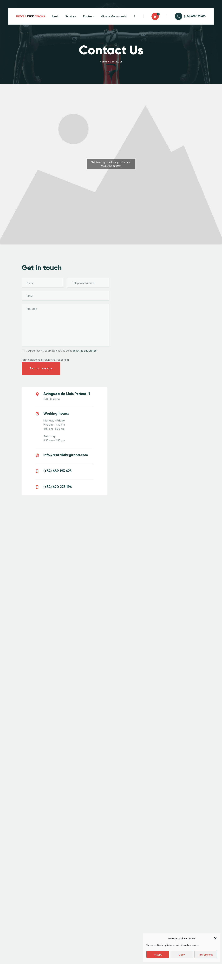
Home (103, 61)
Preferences (206, 954)
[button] (215, 938)
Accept (158, 954)
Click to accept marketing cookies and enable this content (111, 164)
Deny (182, 954)
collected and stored (85, 350)
